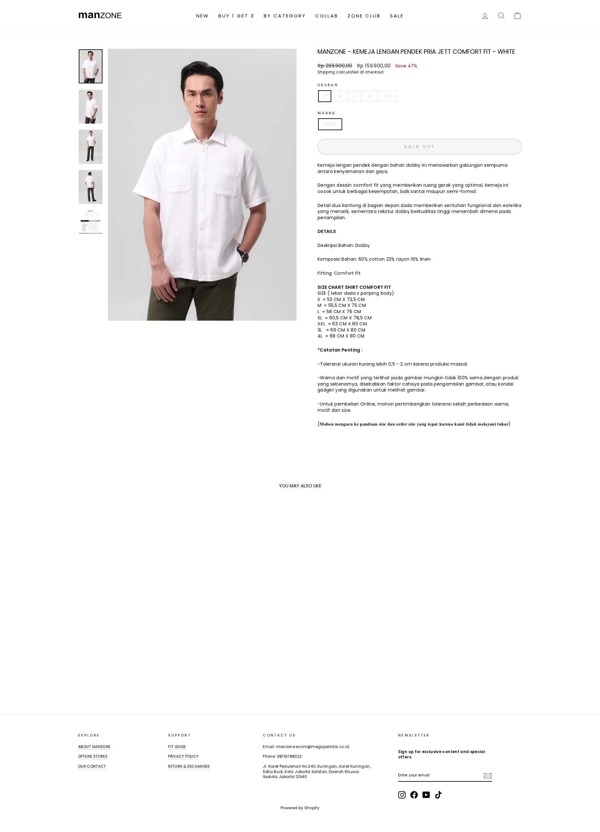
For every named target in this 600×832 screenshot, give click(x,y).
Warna (327, 113)
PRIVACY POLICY (183, 756)
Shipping (326, 72)
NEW (202, 15)
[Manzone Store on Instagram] (402, 795)
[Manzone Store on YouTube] (426, 795)
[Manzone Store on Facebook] (414, 795)
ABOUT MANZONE (94, 746)
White (330, 124)
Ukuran (328, 85)
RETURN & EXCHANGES (189, 766)
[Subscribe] (488, 776)
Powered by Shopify (300, 807)
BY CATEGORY (285, 15)
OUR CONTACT (92, 766)
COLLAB (326, 15)
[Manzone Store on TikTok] (438, 795)
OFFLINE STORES (93, 756)
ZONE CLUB (364, 15)
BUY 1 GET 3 (236, 15)
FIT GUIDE (177, 746)
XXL (388, 96)
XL (370, 96)
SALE (397, 15)
